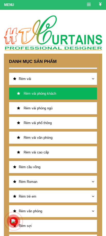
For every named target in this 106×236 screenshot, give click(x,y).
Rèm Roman (28, 182)
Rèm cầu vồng (29, 167)
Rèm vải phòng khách (39, 93)
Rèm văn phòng (30, 211)
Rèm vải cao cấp (36, 152)
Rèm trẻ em (27, 196)
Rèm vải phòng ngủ (37, 108)
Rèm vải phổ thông (37, 123)
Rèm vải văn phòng (37, 138)
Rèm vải (25, 79)
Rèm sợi (25, 226)
